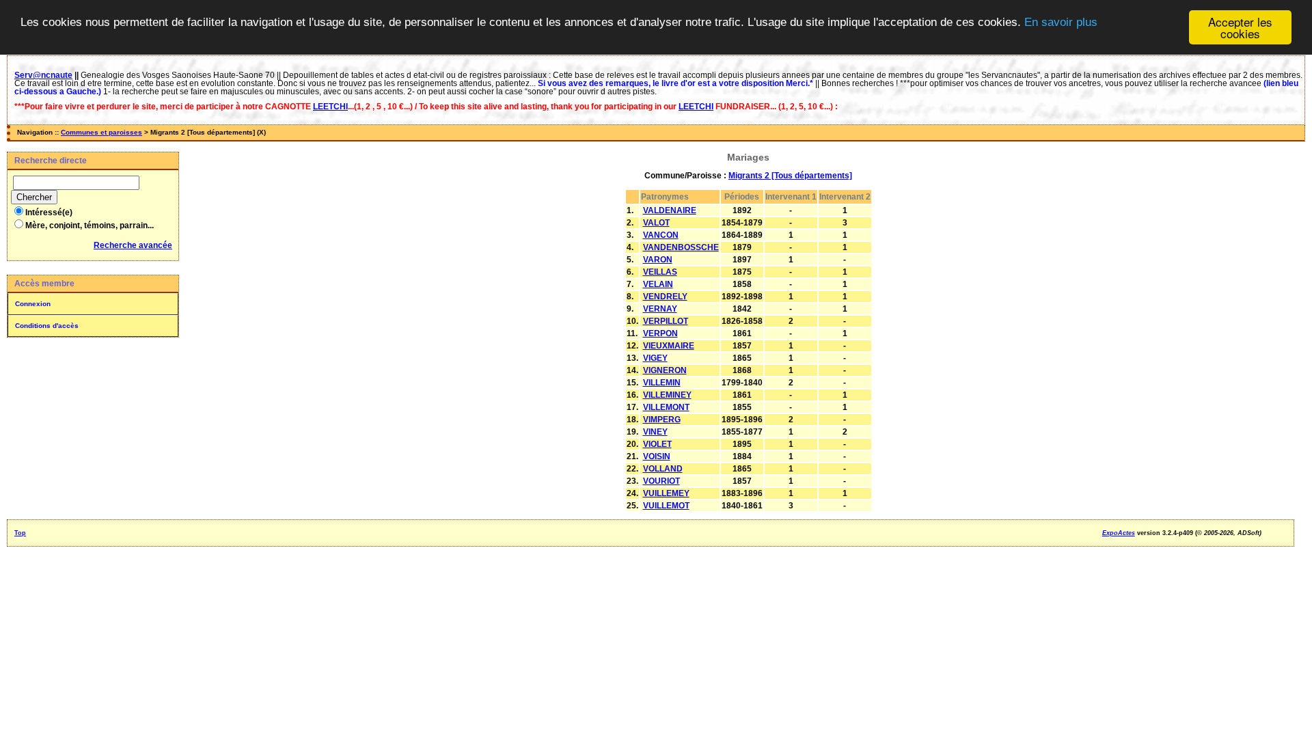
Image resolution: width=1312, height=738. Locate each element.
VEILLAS (660, 272)
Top (20, 533)
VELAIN (658, 284)
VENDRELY (665, 296)
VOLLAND (663, 469)
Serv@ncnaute (43, 75)
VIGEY (655, 358)
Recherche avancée (133, 245)
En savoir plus (1060, 22)
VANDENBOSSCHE (681, 247)
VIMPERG (662, 419)
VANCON (661, 235)
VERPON (660, 333)
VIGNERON (665, 370)
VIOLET (657, 444)
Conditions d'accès (47, 325)
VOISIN (656, 456)
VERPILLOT (665, 321)
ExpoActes (1118, 533)
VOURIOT (661, 481)
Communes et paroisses (101, 132)
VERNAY (660, 309)
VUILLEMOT (666, 505)
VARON (657, 259)
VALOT (656, 223)
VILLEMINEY (667, 395)
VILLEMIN (662, 382)
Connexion (33, 304)
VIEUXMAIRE (668, 346)
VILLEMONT (666, 407)
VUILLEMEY (666, 493)
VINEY (655, 432)
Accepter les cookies (1240, 27)
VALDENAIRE (669, 210)
